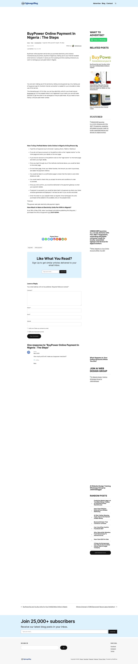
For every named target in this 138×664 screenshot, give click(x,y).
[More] (65, 239)
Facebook (113, 646)
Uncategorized (37, 42)
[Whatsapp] (46, 239)
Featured (91, 659)
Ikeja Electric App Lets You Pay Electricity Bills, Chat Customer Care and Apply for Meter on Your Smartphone (100, 87)
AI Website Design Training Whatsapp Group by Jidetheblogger (100, 488)
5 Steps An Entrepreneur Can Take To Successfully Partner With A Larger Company (102, 545)
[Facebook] (43, 239)
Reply (35, 363)
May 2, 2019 (36, 353)
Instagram (113, 649)
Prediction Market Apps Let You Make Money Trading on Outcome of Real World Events (102, 503)
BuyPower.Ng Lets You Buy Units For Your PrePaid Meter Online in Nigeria (100, 65)
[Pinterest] (60, 239)
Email (28, 314)
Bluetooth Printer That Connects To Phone (101, 522)
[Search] (63, 648)
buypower (30, 247)
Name (29, 307)
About (81, 659)
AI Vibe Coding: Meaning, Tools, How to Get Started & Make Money (102, 517)
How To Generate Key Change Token (99, 107)
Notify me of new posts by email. (36, 331)
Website (29, 321)
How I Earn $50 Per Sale (101, 539)
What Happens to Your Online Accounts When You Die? (99, 359)
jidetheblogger (78, 45)
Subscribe (63, 271)
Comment (29, 290)
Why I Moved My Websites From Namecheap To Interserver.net (102, 534)
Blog (32, 42)
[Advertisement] (69, 18)
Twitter (112, 651)
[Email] (62, 239)
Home (28, 42)
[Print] (57, 239)
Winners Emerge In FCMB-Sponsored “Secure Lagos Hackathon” (95, 607)
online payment (38, 247)
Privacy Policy (102, 659)
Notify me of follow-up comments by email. (39, 328)
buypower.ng (31, 93)
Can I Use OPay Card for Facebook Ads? (101, 528)
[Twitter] (48, 239)
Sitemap (96, 659)
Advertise (86, 659)
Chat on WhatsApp (100, 40)
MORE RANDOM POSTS (100, 552)
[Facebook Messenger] (51, 239)
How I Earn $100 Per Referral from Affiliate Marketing (100, 510)
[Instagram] (54, 239)
